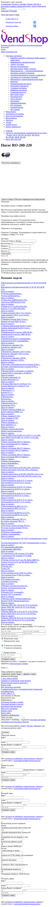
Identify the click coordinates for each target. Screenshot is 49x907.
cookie (22, 726)
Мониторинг (11, 112)
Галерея (13, 6)
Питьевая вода (16, 97)
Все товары (15, 109)
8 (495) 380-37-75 (12, 19)
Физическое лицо (11, 639)
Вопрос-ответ (6, 711)
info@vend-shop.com (9, 52)
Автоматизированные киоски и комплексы (28, 75)
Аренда (34, 6)
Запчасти (9, 120)
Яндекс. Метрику (34, 726)
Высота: (4, 251)
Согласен (5, 732)
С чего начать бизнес (9, 678)
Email (4, 742)
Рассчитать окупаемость (11, 163)
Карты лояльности (13, 127)
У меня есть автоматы (13, 646)
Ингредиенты (11, 118)
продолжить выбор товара (11, 674)
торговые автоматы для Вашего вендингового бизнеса (23, 721)
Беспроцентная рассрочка (11, 706)
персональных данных (19, 664)
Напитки (14, 82)
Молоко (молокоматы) (19, 67)
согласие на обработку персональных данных (23, 758)
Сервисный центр (23, 6)
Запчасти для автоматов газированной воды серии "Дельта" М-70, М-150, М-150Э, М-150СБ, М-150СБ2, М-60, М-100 (26, 135)
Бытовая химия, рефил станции (23, 69)
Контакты (42, 6)
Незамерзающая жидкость (20, 84)
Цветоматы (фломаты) (19, 86)
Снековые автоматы (18, 88)
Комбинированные (18, 103)
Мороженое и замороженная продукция (26, 79)
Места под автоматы (9, 709)
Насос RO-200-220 (13, 139)
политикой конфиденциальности (27, 761)
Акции (8, 122)
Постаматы (15, 101)
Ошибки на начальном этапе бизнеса (16, 681)
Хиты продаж (16, 99)
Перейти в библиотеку (10, 715)
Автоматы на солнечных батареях (24, 77)
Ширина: (4, 246)
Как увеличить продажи (11, 687)
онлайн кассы (11, 125)
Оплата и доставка (19, 4)
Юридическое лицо (12, 641)
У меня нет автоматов (13, 648)
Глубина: (4, 248)
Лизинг (30, 4)
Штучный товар (17, 94)
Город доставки (7, 241)
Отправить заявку (8, 659)
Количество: (6, 243)
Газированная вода (18, 92)
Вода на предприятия (14, 116)
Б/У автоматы (16, 105)
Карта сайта (6, 713)
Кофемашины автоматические (22, 62)
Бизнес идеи (6, 685)
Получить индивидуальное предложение (30, 199)
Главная (9, 131)
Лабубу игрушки (17, 64)
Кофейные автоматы (18, 90)
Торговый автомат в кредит (12, 704)
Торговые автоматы (14, 56)
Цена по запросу (8, 199)
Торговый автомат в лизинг (12, 702)
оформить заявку (29, 674)
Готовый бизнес (16, 107)
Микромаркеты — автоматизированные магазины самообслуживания (26, 72)
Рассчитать (6, 253)
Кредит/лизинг (9, 652)
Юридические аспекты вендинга (14, 683)
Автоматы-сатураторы (15, 114)
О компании (6, 4)
